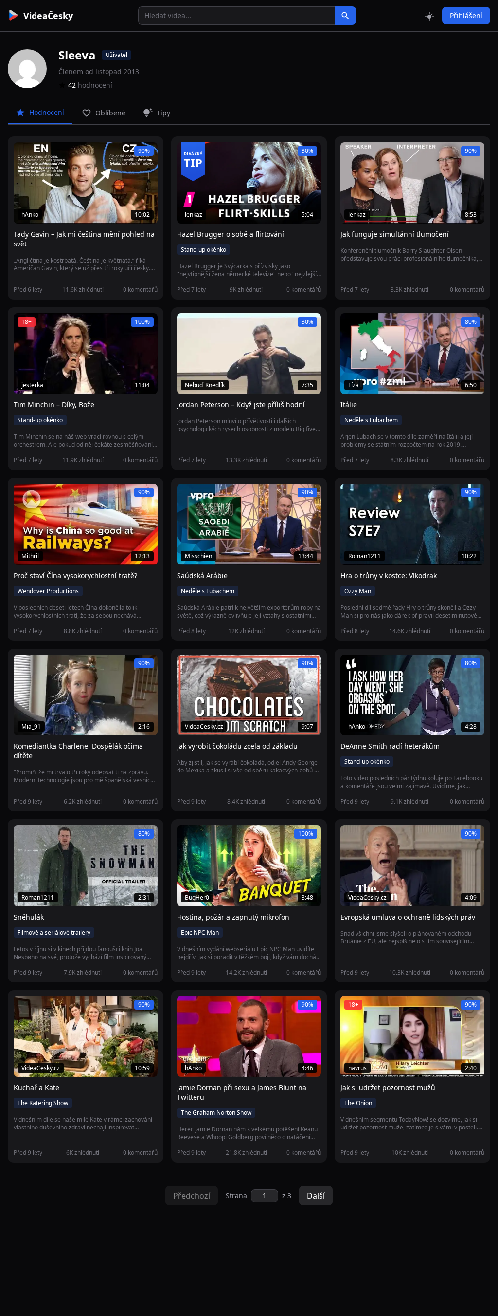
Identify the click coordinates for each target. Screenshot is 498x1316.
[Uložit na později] (43, 155)
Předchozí (191, 1195)
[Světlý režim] (429, 15)
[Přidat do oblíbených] (25, 155)
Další (316, 1195)
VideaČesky (48, 15)
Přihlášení (466, 15)
